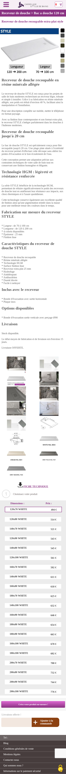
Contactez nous (11, 760)
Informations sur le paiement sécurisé (22, 771)
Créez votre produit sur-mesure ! (33, 704)
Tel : (5, 737)
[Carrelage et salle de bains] (33, 7)
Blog (5, 743)
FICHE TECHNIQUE (35, 486)
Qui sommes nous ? (13, 765)
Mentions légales (11, 754)
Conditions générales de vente (18, 748)
